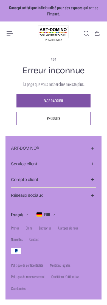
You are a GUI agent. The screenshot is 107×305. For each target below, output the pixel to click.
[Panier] (97, 33)
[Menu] (9, 33)
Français (17, 214)
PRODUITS (53, 118)
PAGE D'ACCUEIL (53, 100)
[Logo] (53, 33)
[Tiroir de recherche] (86, 33)
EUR (47, 214)
